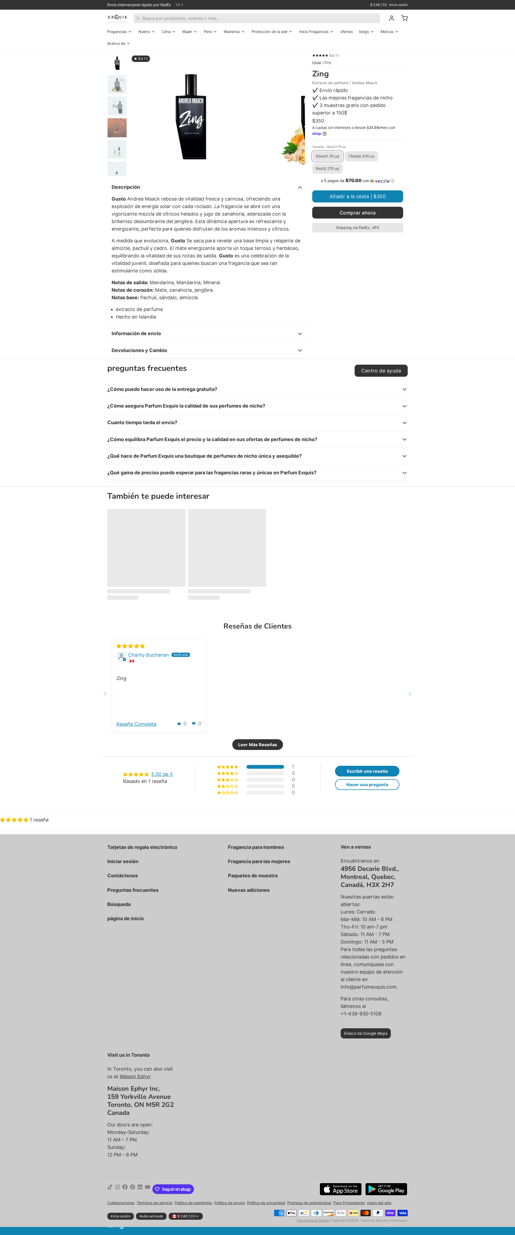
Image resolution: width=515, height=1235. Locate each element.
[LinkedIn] (140, 1189)
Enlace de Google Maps (365, 1033)
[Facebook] (125, 1189)
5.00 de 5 (162, 774)
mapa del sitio (379, 1202)
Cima (166, 31)
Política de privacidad (266, 1202)
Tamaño (329, 147)
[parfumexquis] (117, 18)
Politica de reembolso (193, 1202)
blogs (364, 31)
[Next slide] (410, 693)
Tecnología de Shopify (313, 1220)
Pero (208, 31)
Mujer (187, 31)
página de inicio (125, 918)
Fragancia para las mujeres (259, 861)
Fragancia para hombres (256, 847)
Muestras (232, 31)
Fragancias (117, 31)
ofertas (346, 31)
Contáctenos (122, 875)
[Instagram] (117, 1189)
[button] (357, 180)
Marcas (387, 31)
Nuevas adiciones (249, 890)
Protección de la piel (269, 31)
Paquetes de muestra (253, 875)
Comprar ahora (358, 213)
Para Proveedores (349, 1202)
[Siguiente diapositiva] (296, 113)
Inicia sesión (398, 5)
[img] (130, 646)
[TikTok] (110, 1189)
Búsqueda (119, 904)
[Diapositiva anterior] (138, 113)
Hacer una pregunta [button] (367, 784)
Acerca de (116, 43)
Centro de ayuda (381, 371)
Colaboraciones (120, 1202)
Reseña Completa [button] (136, 724)
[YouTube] (147, 1189)
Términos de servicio (154, 1202)
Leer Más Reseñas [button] (257, 744)
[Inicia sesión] (389, 18)
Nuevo (144, 31)
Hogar (316, 62)
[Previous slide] (105, 693)
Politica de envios (229, 1202)
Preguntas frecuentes (133, 890)
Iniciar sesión (122, 861)
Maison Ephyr (135, 1076)
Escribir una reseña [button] (367, 771)
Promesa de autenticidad (309, 1202)
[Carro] (402, 18)
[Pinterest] (132, 1189)
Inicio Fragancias (314, 31)
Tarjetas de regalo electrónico (142, 847)
